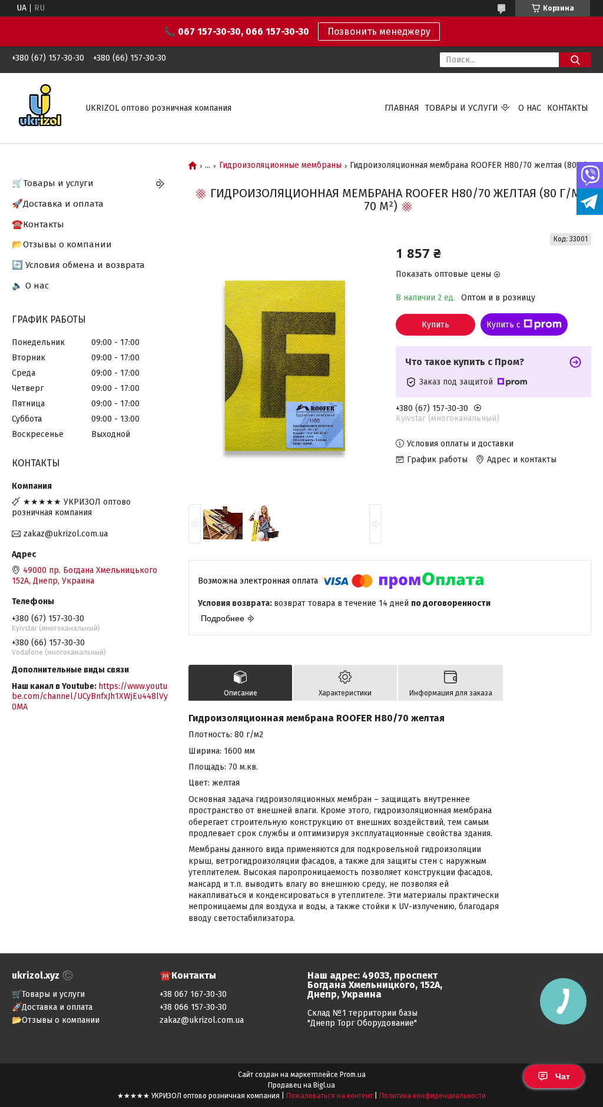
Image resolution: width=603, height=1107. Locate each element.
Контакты (567, 108)
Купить (435, 325)
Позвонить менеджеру (378, 31)
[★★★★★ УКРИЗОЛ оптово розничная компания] (41, 107)
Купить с (503, 325)
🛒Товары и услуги (53, 183)
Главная (402, 108)
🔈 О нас (30, 285)
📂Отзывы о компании (62, 244)
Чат (562, 1076)
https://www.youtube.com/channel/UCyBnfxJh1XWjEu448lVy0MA (90, 696)
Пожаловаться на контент (329, 1096)
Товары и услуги (461, 108)
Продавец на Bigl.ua (301, 1085)
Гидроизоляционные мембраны (280, 165)
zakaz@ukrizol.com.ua (66, 534)
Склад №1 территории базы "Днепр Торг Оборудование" (362, 1018)
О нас (529, 108)
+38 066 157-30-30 (193, 1007)
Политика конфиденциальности (432, 1096)
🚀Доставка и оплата (58, 203)
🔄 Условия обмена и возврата (78, 265)
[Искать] (575, 59)
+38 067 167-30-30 (193, 994)
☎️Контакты (38, 224)
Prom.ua (353, 1074)
